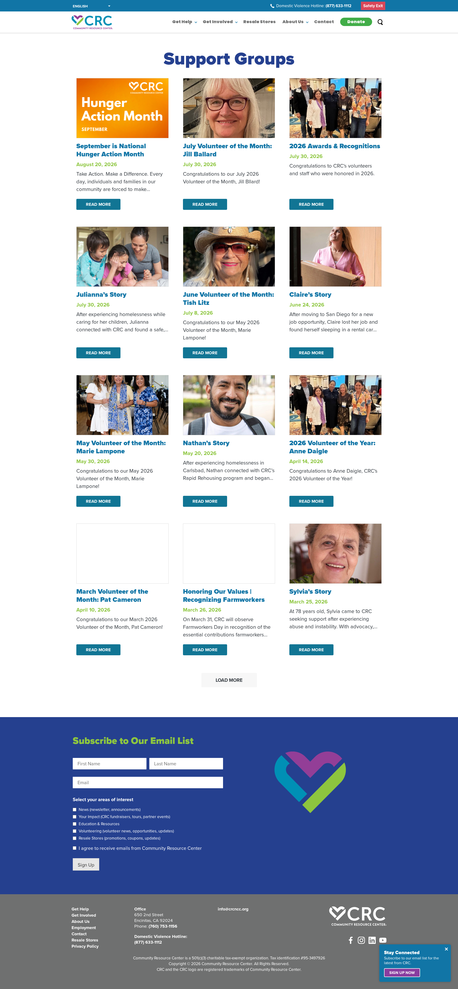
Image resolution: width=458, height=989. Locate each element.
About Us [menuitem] (293, 22)
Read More (98, 204)
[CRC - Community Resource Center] (357, 916)
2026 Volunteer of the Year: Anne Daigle (332, 447)
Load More (229, 680)
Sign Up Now (402, 972)
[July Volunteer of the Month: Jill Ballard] (229, 108)
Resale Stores (85, 940)
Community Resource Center (92, 22)
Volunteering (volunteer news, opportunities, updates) (126, 831)
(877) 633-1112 (338, 6)
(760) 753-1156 (163, 926)
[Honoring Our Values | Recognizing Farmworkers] (229, 553)
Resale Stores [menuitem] (259, 22)
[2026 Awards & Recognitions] (335, 108)
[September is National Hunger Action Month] (122, 108)
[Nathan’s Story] (229, 405)
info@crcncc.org (233, 909)
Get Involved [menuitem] (218, 22)
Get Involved (84, 915)
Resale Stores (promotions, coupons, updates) (119, 838)
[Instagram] (361, 940)
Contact (79, 934)
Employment (84, 928)
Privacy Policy (85, 946)
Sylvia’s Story (310, 591)
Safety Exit (373, 6)
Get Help (80, 909)
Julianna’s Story (101, 294)
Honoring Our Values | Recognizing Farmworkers (224, 595)
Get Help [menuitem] (182, 22)
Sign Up (86, 864)
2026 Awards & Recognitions (334, 146)
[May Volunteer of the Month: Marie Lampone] (122, 405)
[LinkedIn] (372, 940)
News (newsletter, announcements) (110, 809)
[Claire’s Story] (335, 256)
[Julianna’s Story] (122, 256)
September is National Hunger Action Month (111, 150)
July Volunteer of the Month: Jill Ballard (227, 150)
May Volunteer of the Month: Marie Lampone (121, 447)
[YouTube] (382, 940)
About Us (81, 921)
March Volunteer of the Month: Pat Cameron (112, 595)
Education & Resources (99, 824)
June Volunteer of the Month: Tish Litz (228, 298)
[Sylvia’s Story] (335, 553)
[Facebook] (350, 940)
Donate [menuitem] (356, 22)
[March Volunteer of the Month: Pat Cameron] (122, 553)
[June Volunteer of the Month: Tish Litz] (229, 256)
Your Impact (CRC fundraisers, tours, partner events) (124, 816)
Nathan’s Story (206, 443)
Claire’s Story (310, 294)
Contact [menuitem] (324, 22)
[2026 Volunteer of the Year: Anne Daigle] (335, 405)
